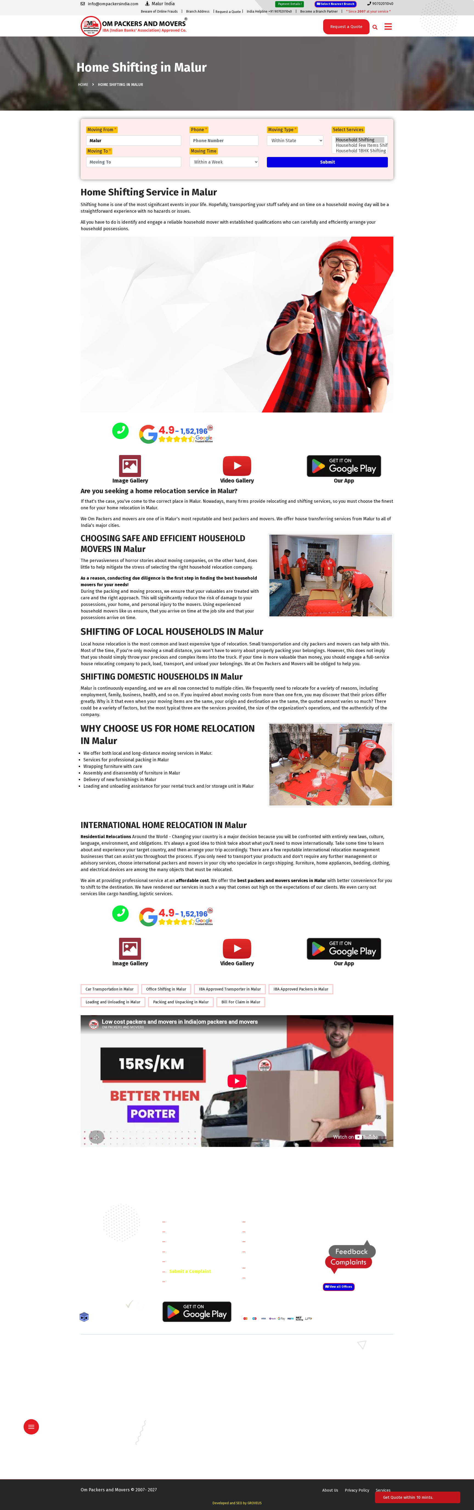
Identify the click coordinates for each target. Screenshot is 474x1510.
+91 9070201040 (112, 1276)
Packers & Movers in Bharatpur (268, 1388)
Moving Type (282, 129)
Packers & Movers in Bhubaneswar (271, 1404)
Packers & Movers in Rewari (185, 1356)
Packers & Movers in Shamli (345, 1380)
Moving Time (203, 151)
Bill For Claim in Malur (240, 1002)
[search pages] (373, 26)
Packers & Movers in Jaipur (104, 1428)
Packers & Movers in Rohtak (346, 1348)
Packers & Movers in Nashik (185, 1444)
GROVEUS (254, 1503)
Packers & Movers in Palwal (105, 1364)
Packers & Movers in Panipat (346, 1356)
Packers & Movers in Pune (344, 1444)
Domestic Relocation (270, 1221)
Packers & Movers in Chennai (106, 1412)
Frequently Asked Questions (197, 1251)
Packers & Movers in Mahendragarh (272, 1364)
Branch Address (198, 11)
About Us (330, 1490)
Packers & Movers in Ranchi (105, 1452)
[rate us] (176, 434)
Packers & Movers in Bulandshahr (110, 1380)
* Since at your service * (368, 11)
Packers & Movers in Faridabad (107, 1348)
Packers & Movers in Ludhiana (187, 1436)
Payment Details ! (289, 4)
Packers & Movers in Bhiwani (186, 1364)
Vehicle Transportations (273, 1241)
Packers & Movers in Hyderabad (189, 1420)
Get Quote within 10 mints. (409, 1497)
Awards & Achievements (193, 1231)
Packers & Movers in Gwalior (106, 1420)
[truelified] (130, 1306)
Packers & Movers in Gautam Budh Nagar (357, 1372)
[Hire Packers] (85, 1318)
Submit (327, 162)
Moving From (102, 129)
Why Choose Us (184, 1261)
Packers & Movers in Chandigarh (349, 1404)
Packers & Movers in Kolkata (346, 1428)
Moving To (99, 151)
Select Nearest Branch (337, 4)
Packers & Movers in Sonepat (106, 1356)
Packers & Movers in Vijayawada (188, 1460)
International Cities (268, 1277)
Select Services (348, 129)
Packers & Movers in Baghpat (187, 1380)
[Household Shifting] (359, 140)
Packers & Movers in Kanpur (266, 1428)
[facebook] (84, 1306)
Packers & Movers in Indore (265, 1420)
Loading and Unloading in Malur (113, 1002)
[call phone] (120, 431)
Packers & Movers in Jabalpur (347, 1420)
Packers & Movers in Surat (264, 1452)
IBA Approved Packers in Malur (300, 989)
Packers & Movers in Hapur (265, 1380)
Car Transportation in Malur (110, 989)
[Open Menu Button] (388, 27)
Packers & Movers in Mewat (265, 1348)
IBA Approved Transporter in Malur (230, 989)
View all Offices (340, 1287)
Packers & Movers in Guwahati (347, 1412)
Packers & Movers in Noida (104, 1372)
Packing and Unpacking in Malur (181, 1002)
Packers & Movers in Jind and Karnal (353, 1364)
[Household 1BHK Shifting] (359, 151)
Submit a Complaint (190, 1271)
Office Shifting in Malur (166, 989)
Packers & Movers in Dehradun (188, 1412)
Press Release (183, 1281)
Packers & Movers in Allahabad (268, 1396)
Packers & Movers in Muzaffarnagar (112, 1388)
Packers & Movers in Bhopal (186, 1404)
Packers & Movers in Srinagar (187, 1452)
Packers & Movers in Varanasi (106, 1460)
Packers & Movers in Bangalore (349, 1396)
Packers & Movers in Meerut (186, 1372)
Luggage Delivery (276, 1267)
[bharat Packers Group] (141, 1306)
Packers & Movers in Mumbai (346, 1436)
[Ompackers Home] (134, 25)
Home (83, 84)
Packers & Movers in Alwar (184, 1388)
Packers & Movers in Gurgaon (187, 1348)
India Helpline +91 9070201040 (269, 11)
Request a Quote (228, 12)
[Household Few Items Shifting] (359, 145)
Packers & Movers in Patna (264, 1444)
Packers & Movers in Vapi (343, 1452)
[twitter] (95, 1306)
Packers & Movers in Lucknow (107, 1436)
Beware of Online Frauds (159, 11)
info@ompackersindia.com (364, 1221)
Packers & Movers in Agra (343, 1388)
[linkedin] (107, 1306)
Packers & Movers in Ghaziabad (268, 1372)
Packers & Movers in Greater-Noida (272, 1412)
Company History (186, 1221)
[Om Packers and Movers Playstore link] (197, 1311)
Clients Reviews (184, 1241)
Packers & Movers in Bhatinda (107, 1404)
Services (383, 1490)
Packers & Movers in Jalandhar (188, 1428)
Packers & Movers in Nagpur (106, 1444)
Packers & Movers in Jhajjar (265, 1356)
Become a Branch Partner (319, 11)
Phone (199, 129)
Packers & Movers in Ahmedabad (109, 1396)
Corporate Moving (267, 1231)
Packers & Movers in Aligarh (185, 1396)
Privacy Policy (357, 1490)
